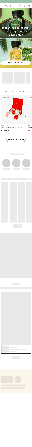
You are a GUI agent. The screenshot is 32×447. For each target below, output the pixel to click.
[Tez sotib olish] (25, 119)
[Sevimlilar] (25, 115)
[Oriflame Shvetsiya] (8, 5)
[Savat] (29, 6)
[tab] (6, 91)
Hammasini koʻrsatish (16, 139)
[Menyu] (2, 6)
